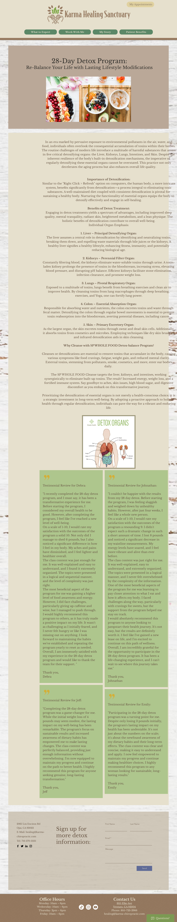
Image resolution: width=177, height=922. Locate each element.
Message (109, 849)
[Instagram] (30, 846)
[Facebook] (17, 846)
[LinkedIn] (26, 846)
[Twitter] (22, 846)
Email (107, 838)
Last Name (135, 824)
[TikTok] (81, 907)
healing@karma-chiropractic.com (124, 913)
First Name (110, 824)
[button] (40, 31)
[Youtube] (95, 907)
